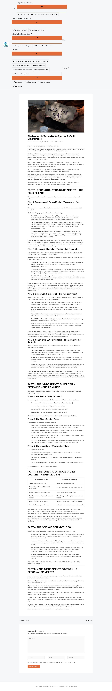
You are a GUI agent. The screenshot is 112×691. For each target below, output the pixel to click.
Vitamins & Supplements (22, 65)
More (14, 49)
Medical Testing (31, 82)
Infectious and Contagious (23, 61)
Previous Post (24, 620)
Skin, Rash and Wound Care (21, 34)
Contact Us (65, 68)
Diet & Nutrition (39, 65)
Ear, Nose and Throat (37, 30)
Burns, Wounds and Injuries (23, 46)
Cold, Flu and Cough (21, 30)
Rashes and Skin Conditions (44, 46)
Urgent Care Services (41, 61)
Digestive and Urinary (24, 3)
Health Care (18, 82)
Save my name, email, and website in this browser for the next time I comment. (52, 662)
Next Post (88, 620)
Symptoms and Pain (42, 69)
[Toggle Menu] (42, 7)
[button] (32, 3)
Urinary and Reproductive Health (47, 14)
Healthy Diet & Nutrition (43, 141)
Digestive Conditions (26, 14)
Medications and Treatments (23, 69)
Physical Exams (45, 82)
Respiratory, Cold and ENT (20, 18)
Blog (63, 40)
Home (14, 8)
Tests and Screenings (21, 74)
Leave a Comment (32, 141)
